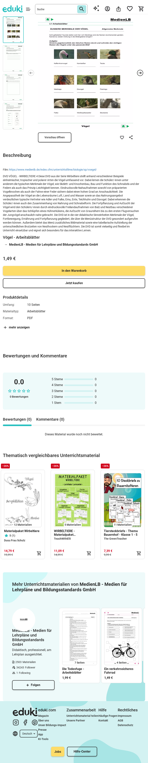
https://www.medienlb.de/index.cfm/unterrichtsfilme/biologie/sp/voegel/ (53, 169)
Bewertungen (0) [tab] (17, 419)
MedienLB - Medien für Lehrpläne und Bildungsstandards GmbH (53, 244)
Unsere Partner (75, 720)
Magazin (43, 715)
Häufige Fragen (107, 715)
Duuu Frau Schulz (14, 540)
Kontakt (103, 720)
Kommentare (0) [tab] (50, 419)
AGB (120, 720)
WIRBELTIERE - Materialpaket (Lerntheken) (64, 533)
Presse (42, 729)
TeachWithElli (62, 538)
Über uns (43, 720)
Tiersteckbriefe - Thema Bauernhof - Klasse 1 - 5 (121, 533)
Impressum (124, 715)
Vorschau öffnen (55, 137)
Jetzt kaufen (74, 283)
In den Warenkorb (74, 271)
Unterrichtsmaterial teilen (82, 715)
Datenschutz (125, 725)
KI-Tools (43, 739)
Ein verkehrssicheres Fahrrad (118, 670)
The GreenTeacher (115, 538)
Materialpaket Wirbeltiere (22, 531)
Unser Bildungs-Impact (52, 725)
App (40, 734)
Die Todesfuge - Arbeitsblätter (73, 670)
